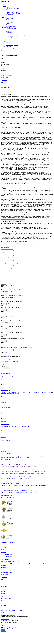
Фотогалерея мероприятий (12, 8)
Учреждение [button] (6, 41)
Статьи (8, 11)
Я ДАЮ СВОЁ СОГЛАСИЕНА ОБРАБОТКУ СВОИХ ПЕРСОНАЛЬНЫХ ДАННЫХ (12, 221)
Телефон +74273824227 (6, 556)
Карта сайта (9, 37)
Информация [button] (6, 27)
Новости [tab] (5, 366)
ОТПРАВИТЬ (4, 352)
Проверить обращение (11, 24)
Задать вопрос (9, 22)
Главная (5, 4)
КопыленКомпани (12, 627)
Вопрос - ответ (9, 21)
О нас (7, 7)
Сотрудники (9, 43)
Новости (8, 30)
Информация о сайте (11, 38)
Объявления (9, 31)
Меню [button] (4, 6)
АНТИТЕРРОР (10, 14)
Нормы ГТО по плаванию (12, 12)
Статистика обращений (11, 26)
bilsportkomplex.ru (48, 111)
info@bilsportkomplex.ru (43, 217)
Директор (8, 42)
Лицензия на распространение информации (16, 40)
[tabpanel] (27, 394)
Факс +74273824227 (5, 559)
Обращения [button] (6, 17)
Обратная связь (10, 18)
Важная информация (11, 28)
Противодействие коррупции (13, 13)
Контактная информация (12, 45)
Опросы (8, 23)
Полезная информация (11, 33)
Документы (9, 9)
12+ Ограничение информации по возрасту (16, 35)
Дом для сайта (10, 628)
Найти (15, 361)
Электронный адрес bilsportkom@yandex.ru (11, 561)
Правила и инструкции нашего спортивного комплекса (19, 16)
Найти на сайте (10, 36)
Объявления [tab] (6, 368)
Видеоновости (9, 32)
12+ (4, 68)
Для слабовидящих (7, 46)
